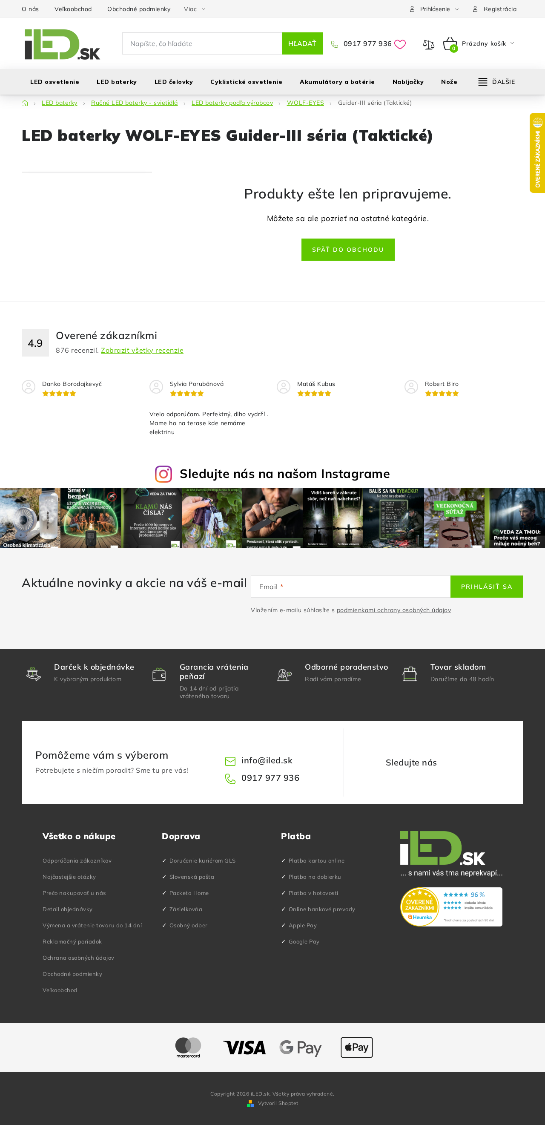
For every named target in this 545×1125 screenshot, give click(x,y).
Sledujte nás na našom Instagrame (285, 473)
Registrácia (500, 9)
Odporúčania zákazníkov (77, 860)
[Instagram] (471, 762)
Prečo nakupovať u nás (74, 892)
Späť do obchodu (348, 249)
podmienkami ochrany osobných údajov (394, 610)
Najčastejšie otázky (69, 876)
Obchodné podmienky (138, 9)
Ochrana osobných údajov (79, 957)
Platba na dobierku (315, 876)
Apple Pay (303, 925)
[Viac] (497, 82)
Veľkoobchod (73, 9)
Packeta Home (189, 892)
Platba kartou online (317, 860)
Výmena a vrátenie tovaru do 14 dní (92, 925)
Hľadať (302, 43)
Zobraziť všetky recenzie (142, 350)
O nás (30, 9)
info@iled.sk (267, 760)
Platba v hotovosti (313, 892)
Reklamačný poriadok (72, 941)
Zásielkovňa (186, 909)
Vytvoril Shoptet (278, 1103)
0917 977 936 (366, 43)
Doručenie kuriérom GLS (202, 860)
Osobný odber (188, 925)
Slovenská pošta (192, 876)
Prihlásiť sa (487, 586)
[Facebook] (451, 762)
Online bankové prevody (322, 909)
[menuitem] (55, 82)
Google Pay (304, 941)
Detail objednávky (68, 909)
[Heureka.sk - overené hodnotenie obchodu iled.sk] (451, 906)
